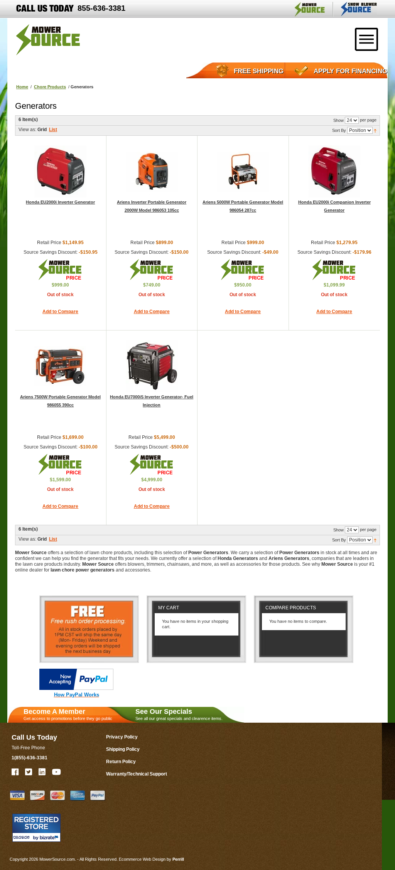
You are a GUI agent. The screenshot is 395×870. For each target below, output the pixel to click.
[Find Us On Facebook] (15, 772)
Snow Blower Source (359, 9)
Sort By (339, 130)
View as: (27, 129)
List (53, 129)
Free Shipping (259, 71)
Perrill (178, 859)
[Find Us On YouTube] (57, 772)
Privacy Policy (122, 737)
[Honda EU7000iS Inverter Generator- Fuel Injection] (152, 366)
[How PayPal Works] (76, 688)
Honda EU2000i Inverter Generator (60, 202)
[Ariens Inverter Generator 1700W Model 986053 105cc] (152, 171)
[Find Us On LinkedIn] (42, 772)
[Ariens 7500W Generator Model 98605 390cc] (60, 366)
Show (338, 120)
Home (22, 86)
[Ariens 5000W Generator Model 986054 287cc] (243, 171)
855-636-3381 (101, 8)
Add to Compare (60, 311)
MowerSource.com (48, 40)
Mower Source (310, 9)
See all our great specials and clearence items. (179, 714)
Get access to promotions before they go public (68, 714)
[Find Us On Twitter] (29, 772)
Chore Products (50, 86)
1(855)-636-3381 (29, 757)
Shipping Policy (123, 749)
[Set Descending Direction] (375, 130)
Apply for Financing (350, 71)
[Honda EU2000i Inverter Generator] (60, 171)
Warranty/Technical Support (136, 774)
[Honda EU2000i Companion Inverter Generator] (334, 171)
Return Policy (121, 761)
